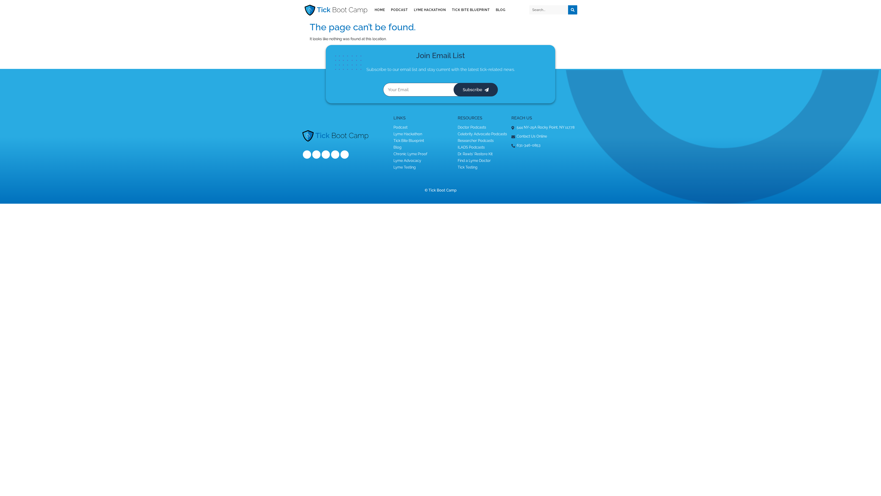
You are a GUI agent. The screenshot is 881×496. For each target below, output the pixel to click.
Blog (500, 10)
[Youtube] (335, 154)
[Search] (572, 9)
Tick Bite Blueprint (471, 10)
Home (380, 10)
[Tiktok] (344, 154)
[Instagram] (326, 154)
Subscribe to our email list (391, 69)
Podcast (399, 10)
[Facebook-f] (307, 154)
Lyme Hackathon (430, 10)
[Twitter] (316, 154)
